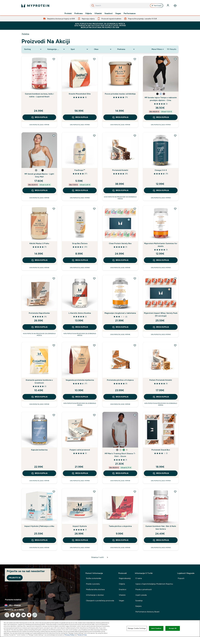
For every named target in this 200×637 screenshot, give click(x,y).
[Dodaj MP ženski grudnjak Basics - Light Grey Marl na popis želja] (54, 135)
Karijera (138, 606)
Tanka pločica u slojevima (120, 526)
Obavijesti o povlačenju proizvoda (100, 601)
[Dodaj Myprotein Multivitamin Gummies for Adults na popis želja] (175, 208)
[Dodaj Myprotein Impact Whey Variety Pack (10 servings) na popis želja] (175, 278)
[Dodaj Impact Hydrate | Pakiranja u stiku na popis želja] (54, 491)
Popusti (181, 578)
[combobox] (127, 5)
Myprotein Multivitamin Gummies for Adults (160, 244)
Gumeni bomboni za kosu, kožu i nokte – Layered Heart (39, 95)
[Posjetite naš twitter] (29, 615)
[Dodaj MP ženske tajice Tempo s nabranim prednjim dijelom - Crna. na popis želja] (175, 59)
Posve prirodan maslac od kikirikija (120, 94)
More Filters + (158, 49)
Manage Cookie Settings (137, 628)
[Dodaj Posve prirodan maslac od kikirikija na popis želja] (135, 59)
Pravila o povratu (93, 584)
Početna (25, 34)
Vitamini (98, 13)
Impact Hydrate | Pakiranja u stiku (39, 526)
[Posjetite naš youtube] (23, 615)
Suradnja (138, 601)
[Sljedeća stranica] (107, 557)
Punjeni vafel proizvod (80, 450)
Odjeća (88, 13)
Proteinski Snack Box (161, 450)
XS (147, 87)
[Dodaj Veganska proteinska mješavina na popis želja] (94, 345)
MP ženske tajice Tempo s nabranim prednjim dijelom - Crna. (161, 99)
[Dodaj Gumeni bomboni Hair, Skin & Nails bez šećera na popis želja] (175, 491)
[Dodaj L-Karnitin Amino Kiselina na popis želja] (94, 278)
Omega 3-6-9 (161, 170)
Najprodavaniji (125, 578)
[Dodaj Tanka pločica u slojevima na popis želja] (135, 491)
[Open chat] (34, 615)
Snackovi (108, 13)
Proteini (68, 13)
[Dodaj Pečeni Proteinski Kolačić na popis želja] (175, 345)
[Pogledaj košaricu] (175, 5)
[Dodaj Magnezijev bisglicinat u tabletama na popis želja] (135, 278)
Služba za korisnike (93, 578)
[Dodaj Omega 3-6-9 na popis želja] (175, 135)
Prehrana (78, 13)
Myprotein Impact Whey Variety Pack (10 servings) (160, 314)
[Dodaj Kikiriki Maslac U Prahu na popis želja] (54, 208)
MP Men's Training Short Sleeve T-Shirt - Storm (120, 455)
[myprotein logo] (35, 5)
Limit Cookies (156, 628)
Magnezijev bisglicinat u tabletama (120, 313)
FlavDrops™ (79, 170)
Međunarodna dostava (95, 589)
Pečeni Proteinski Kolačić (160, 380)
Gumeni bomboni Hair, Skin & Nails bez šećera (160, 527)
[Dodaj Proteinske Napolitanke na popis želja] (54, 278)
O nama (138, 578)
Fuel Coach (157, 5)
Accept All (172, 628)
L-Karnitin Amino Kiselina (80, 313)
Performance (130, 13)
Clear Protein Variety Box (120, 243)
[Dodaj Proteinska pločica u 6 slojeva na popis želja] (135, 345)
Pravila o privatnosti (143, 589)
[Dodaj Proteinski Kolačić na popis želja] (135, 135)
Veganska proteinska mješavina (80, 380)
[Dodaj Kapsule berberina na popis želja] (54, 415)
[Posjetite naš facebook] (12, 615)
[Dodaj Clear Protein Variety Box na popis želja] (135, 208)
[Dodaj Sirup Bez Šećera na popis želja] (94, 208)
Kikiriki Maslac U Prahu (39, 243)
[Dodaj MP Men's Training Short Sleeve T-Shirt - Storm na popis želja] (135, 415)
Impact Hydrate (80, 526)
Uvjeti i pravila (141, 595)
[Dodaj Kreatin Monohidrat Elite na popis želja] (94, 59)
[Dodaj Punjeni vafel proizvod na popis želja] (94, 415)
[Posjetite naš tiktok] (18, 615)
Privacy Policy (69, 635)
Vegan (118, 13)
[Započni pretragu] (92, 5)
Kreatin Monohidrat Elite (80, 94)
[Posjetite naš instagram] (7, 615)
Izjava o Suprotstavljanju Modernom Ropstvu (154, 584)
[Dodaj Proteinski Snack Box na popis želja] (175, 415)
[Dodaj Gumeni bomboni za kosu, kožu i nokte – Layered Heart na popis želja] (54, 59)
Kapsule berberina (39, 450)
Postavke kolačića (13, 600)
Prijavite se (15, 578)
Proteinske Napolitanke (39, 313)
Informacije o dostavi (95, 595)
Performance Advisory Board (147, 612)
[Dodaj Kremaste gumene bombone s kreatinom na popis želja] (54, 345)
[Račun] (168, 5)
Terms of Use (82, 635)
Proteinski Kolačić (120, 170)
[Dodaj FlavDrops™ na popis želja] (94, 135)
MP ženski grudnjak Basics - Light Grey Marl (39, 175)
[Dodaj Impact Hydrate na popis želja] (94, 491)
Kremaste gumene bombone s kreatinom (39, 381)
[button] (157, 94)
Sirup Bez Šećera (79, 243)
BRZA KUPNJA (41, 117)
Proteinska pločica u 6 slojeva (120, 380)
